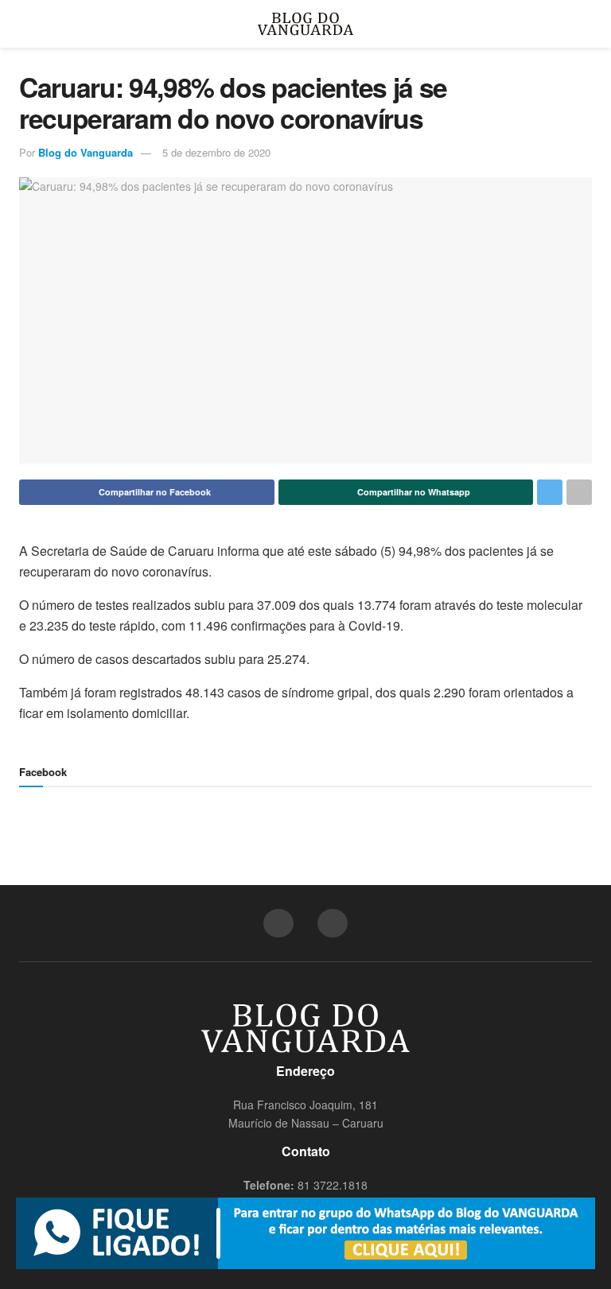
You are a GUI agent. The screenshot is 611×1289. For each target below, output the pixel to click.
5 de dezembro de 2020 (216, 152)
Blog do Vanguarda (85, 152)
